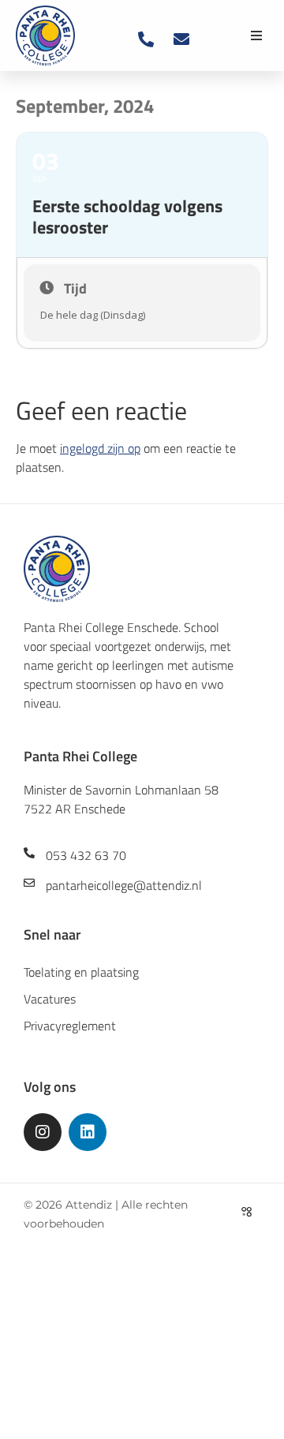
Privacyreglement (70, 1025)
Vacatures (50, 998)
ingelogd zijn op (100, 448)
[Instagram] (43, 1132)
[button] (256, 35)
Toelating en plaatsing (81, 971)
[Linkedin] (87, 1132)
